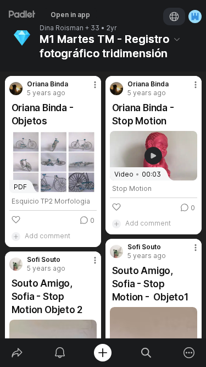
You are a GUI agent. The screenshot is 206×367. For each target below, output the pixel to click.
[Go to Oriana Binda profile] (16, 88)
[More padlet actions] (189, 353)
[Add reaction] (16, 219)
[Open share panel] (17, 353)
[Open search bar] (146, 353)
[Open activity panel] (60, 353)
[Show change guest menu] (195, 17)
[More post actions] (88, 89)
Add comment (47, 236)
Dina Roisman (61, 28)
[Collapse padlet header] (177, 39)
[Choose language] (174, 16)
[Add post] (103, 353)
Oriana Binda (47, 84)
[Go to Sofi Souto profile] (116, 251)
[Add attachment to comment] (16, 236)
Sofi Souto (144, 247)
